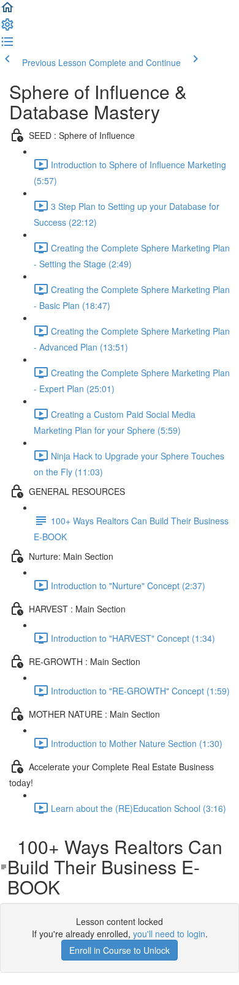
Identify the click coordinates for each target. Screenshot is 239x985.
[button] (7, 11)
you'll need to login (169, 933)
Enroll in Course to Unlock (119, 950)
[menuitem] (7, 28)
